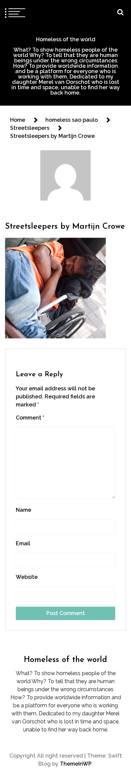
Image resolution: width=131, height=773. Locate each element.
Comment (30, 418)
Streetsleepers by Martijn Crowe (65, 227)
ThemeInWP (75, 764)
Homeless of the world (65, 39)
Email (23, 543)
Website (27, 577)
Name (23, 510)
